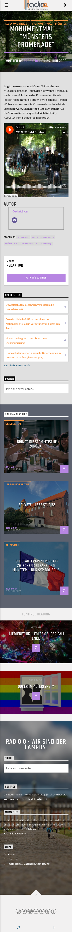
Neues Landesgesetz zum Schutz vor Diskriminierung (26, 340)
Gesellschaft (14, 423)
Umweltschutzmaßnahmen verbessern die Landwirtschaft (30, 307)
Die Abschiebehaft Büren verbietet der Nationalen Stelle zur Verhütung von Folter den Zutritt (33, 324)
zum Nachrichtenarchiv (17, 365)
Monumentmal (42, 23)
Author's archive (36, 277)
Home (11, 854)
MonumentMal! (43, 237)
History (23, 237)
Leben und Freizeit (17, 23)
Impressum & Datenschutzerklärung (28, 863)
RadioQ (46, 243)
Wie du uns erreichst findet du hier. (24, 798)
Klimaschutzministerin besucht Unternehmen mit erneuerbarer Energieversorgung (34, 355)
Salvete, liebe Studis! (37, 505)
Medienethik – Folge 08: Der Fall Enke (37, 636)
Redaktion (32, 61)
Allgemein (12, 545)
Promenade (29, 243)
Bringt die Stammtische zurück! (37, 444)
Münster (61, 23)
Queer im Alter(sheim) (37, 686)
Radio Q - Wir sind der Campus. (36, 744)
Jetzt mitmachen (13, 833)
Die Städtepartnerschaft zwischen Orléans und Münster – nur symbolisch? (35, 565)
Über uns (13, 859)
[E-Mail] (14, 220)
